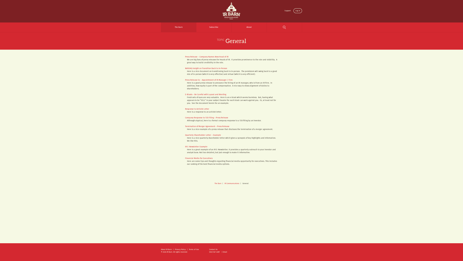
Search (284, 27)
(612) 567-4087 (214, 252)
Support (288, 10)
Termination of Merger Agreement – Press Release (207, 126)
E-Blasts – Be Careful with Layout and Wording (205, 94)
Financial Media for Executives (199, 158)
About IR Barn (166, 249)
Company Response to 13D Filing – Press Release (206, 117)
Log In (297, 10)
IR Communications (232, 183)
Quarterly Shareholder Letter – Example (203, 135)
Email (225, 252)
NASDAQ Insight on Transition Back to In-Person (206, 68)
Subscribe (213, 27)
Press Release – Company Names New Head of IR (206, 56)
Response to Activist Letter (197, 109)
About (249, 27)
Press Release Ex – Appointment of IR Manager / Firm (209, 80)
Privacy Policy (180, 249)
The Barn (179, 27)
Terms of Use (194, 249)
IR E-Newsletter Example (196, 146)
